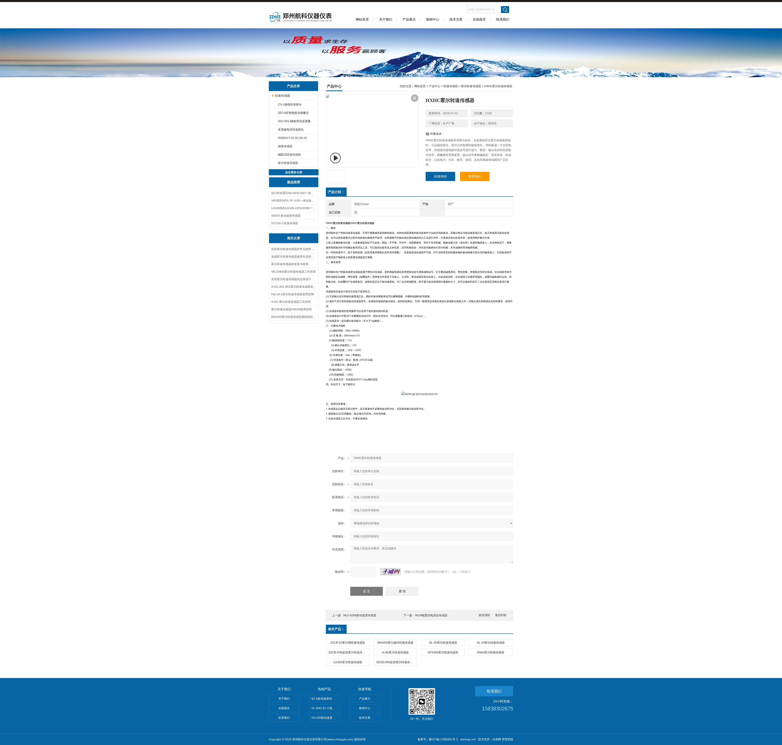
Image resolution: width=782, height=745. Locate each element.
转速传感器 (282, 95)
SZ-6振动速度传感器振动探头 (325, 698)
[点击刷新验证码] (390, 571)
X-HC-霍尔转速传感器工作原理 (291, 301)
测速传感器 (285, 146)
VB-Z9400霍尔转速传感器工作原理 (293, 271)
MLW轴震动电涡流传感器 (431, 615)
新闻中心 (432, 19)
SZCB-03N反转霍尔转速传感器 (348, 652)
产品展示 (409, 19)
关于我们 (385, 19)
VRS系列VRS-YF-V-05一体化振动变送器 (293, 200)
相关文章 (293, 238)
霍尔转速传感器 (288, 163)
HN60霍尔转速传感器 (490, 652)
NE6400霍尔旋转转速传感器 (395, 642)
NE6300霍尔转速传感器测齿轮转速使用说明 (293, 316)
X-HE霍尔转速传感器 (395, 652)
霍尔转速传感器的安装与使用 (289, 264)
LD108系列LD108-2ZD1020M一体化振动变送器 (293, 208)
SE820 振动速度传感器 (286, 215)
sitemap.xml (468, 739)
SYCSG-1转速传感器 (284, 223)
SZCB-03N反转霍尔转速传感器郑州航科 (396, 662)
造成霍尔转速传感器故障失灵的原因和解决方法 (293, 256)
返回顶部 (484, 615)
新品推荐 (293, 182)
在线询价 (440, 176)
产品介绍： (336, 192)
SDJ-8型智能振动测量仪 (293, 112)
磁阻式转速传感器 (289, 154)
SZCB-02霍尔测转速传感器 (347, 642)
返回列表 (500, 615)
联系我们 (502, 19)
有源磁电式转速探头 (291, 129)
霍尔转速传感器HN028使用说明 (291, 309)
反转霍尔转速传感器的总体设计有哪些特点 (293, 279)
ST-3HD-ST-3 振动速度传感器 (325, 708)
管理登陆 (507, 739)
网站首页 (362, 19)
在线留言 (479, 19)
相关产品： (336, 629)
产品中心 (434, 86)
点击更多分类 (293, 172)
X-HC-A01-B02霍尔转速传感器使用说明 (293, 286)
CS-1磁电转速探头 (290, 104)
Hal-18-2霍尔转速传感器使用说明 (292, 294)
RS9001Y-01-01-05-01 (292, 137)
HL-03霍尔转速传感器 (491, 642)
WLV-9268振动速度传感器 (359, 615)
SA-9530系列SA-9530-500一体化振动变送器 (293, 193)
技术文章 (455, 19)
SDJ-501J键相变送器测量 (294, 121)
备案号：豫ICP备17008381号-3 (437, 739)
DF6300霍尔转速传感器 (443, 652)
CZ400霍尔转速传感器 (347, 662)
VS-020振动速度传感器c (325, 717)
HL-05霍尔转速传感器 (443, 642)
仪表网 (496, 739)
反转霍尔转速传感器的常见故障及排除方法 (293, 249)
